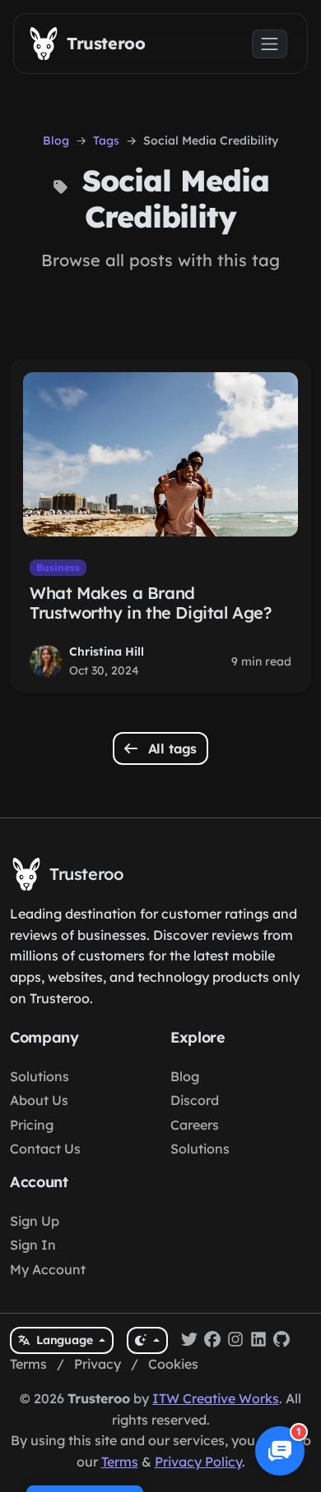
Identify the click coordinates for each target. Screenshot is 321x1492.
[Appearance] (147, 1340)
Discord (194, 1100)
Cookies (173, 1364)
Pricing (32, 1125)
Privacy (97, 1364)
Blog (56, 140)
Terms (28, 1364)
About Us (39, 1100)
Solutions (39, 1076)
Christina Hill (106, 651)
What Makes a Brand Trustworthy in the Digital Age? (151, 603)
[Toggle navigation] (269, 44)
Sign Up (34, 1221)
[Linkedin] (258, 1341)
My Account (48, 1269)
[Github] (281, 1341)
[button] (280, 1451)
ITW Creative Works (215, 1398)
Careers (194, 1125)
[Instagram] (235, 1341)
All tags (171, 748)
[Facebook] (212, 1341)
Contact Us (45, 1148)
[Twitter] (189, 1341)
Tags (106, 140)
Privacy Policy (198, 1461)
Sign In (33, 1244)
